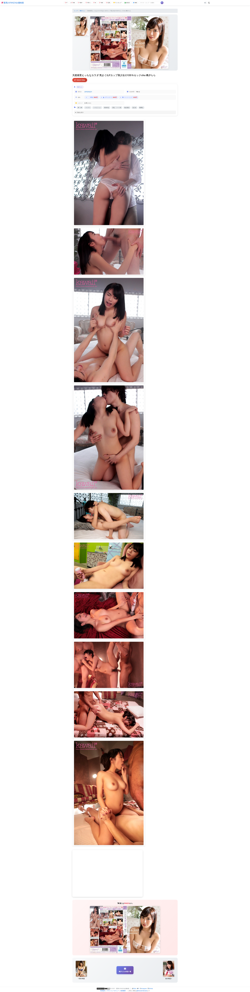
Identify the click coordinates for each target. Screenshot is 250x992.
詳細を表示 (80, 112)
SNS (135, 2)
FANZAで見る (80, 80)
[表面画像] (81, 26)
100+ (81, 2)
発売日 (128, 2)
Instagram (144, 988)
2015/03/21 (88, 92)
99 (74, 2)
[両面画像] (129, 42)
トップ (76, 11)
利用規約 (102, 990)
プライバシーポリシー (113, 990)
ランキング (118, 2)
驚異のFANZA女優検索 (13, 3)
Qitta (134, 988)
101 (88, 2)
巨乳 (109, 2)
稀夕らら (82, 11)
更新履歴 (123, 990)
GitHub (151, 988)
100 (102, 2)
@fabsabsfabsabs (142, 990)
